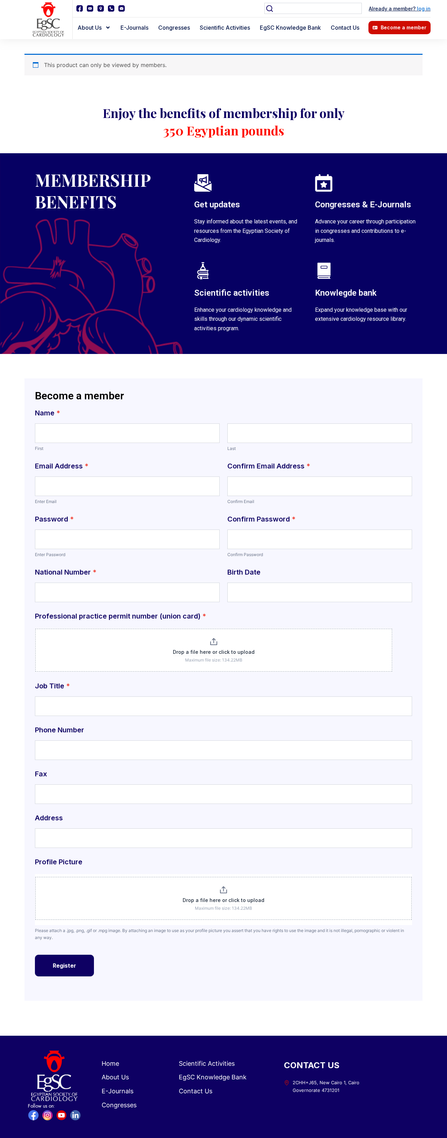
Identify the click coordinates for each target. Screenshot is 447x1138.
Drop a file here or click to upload (214, 652)
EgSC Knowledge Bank (290, 27)
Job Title (52, 686)
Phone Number (59, 730)
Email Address (62, 466)
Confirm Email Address (268, 466)
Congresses (174, 27)
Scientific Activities (225, 27)
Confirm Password (261, 519)
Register (64, 965)
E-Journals (134, 27)
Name (47, 413)
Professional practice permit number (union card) (120, 616)
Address (49, 818)
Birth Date (244, 572)
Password (54, 519)
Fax (41, 774)
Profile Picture (58, 862)
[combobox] (313, 8)
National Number (66, 572)
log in (424, 9)
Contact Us (345, 27)
